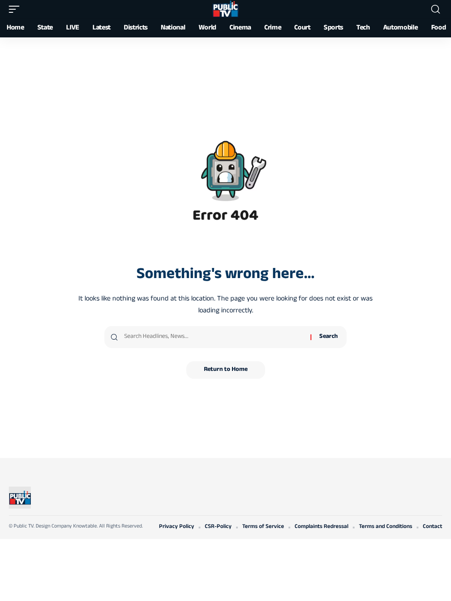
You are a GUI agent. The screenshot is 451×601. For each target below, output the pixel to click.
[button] (16, 9)
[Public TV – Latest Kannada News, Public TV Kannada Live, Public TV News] (20, 498)
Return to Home (226, 370)
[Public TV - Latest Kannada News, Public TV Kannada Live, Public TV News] (225, 9)
